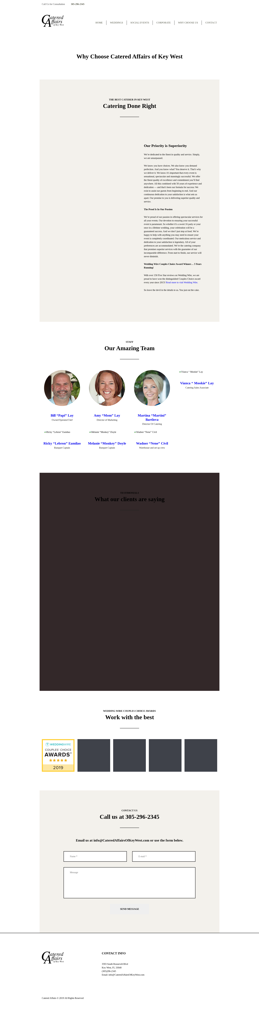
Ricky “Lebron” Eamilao (62, 443)
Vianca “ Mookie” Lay (197, 383)
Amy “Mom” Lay (107, 415)
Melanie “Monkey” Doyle (107, 443)
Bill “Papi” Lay (62, 415)
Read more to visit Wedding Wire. (182, 282)
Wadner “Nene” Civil (152, 443)
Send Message (129, 909)
